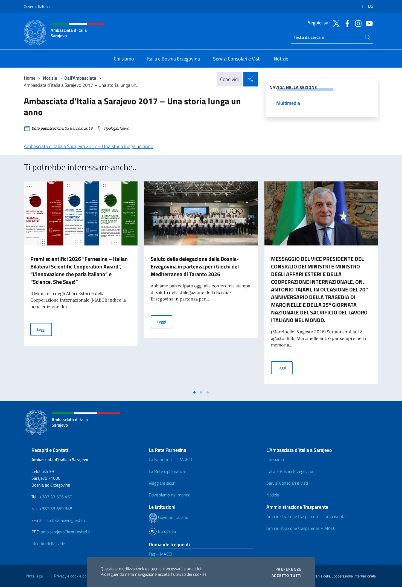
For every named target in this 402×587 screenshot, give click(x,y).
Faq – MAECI (160, 554)
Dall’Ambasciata (80, 77)
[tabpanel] (81, 284)
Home (30, 77)
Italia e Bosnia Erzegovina (289, 471)
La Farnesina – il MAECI (170, 459)
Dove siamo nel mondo (169, 494)
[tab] (194, 392)
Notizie (50, 77)
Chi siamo (275, 459)
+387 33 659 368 (55, 508)
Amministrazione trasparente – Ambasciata (306, 516)
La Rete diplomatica (167, 471)
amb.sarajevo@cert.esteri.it (65, 531)
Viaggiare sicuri (162, 483)
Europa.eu (166, 531)
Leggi (44, 329)
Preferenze (288, 569)
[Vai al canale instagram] (356, 23)
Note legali (35, 576)
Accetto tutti (287, 575)
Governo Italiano (36, 6)
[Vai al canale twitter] (335, 23)
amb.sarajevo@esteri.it (67, 520)
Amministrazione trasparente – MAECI (301, 528)
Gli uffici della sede (48, 543)
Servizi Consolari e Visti (287, 483)
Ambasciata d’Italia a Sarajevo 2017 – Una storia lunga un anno (88, 146)
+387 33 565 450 (55, 496)
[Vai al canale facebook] (345, 23)
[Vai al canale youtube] (367, 23)
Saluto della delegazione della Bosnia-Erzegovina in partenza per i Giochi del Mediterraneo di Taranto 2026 (195, 266)
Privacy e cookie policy (73, 576)
